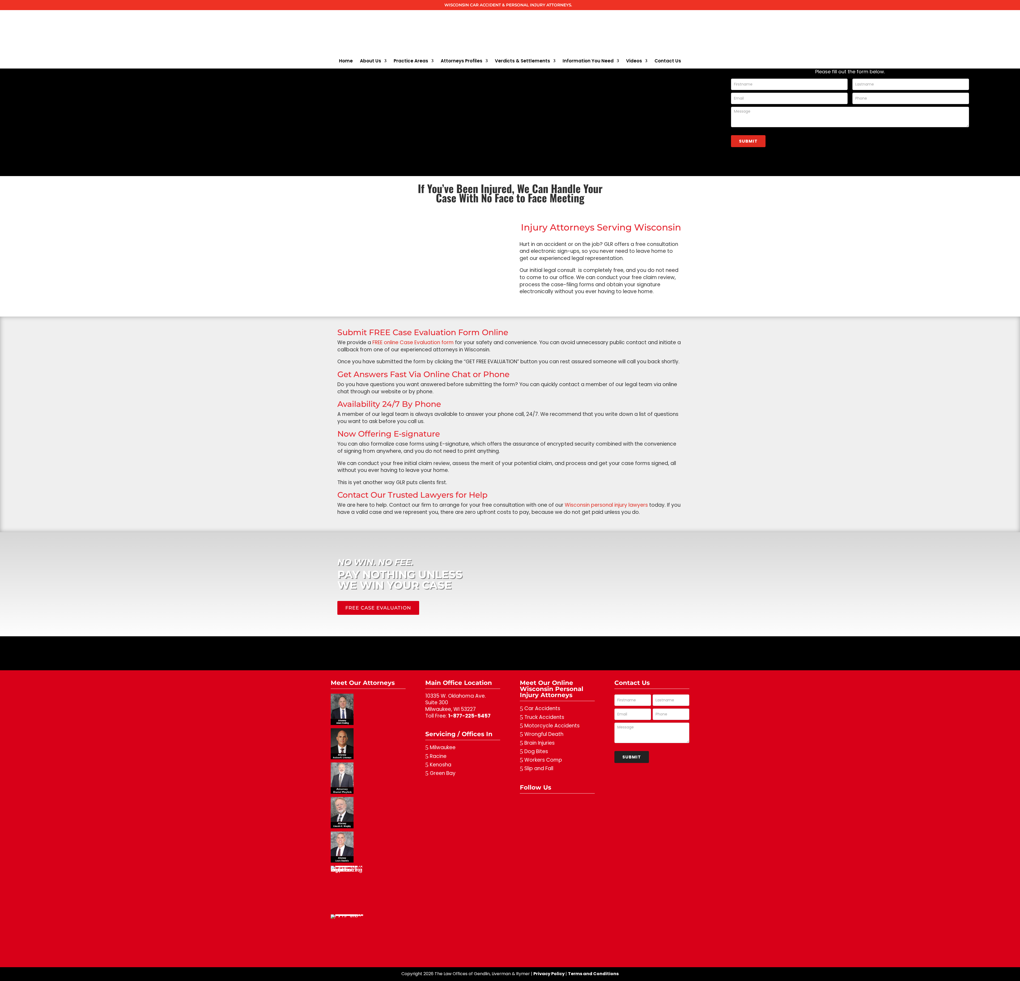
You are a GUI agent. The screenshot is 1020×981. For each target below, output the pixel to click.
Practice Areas (411, 61)
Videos (634, 61)
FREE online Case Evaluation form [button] (413, 342)
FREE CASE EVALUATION (378, 608)
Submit (748, 141)
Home (346, 61)
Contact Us (667, 61)
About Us (370, 61)
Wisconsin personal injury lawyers (606, 505)
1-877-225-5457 (469, 715)
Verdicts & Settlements (522, 61)
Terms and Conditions (593, 974)
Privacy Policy (549, 974)
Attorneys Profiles (461, 61)
